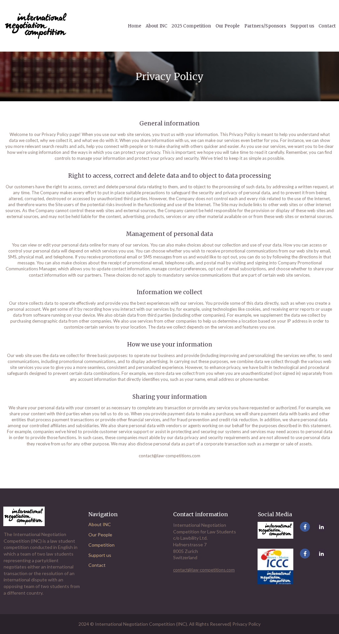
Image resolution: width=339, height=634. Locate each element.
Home (134, 26)
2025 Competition (191, 26)
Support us (302, 26)
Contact (327, 26)
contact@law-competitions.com (169, 455)
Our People (100, 534)
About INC (99, 524)
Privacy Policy (246, 624)
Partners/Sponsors (265, 26)
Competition (101, 545)
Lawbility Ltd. (194, 538)
